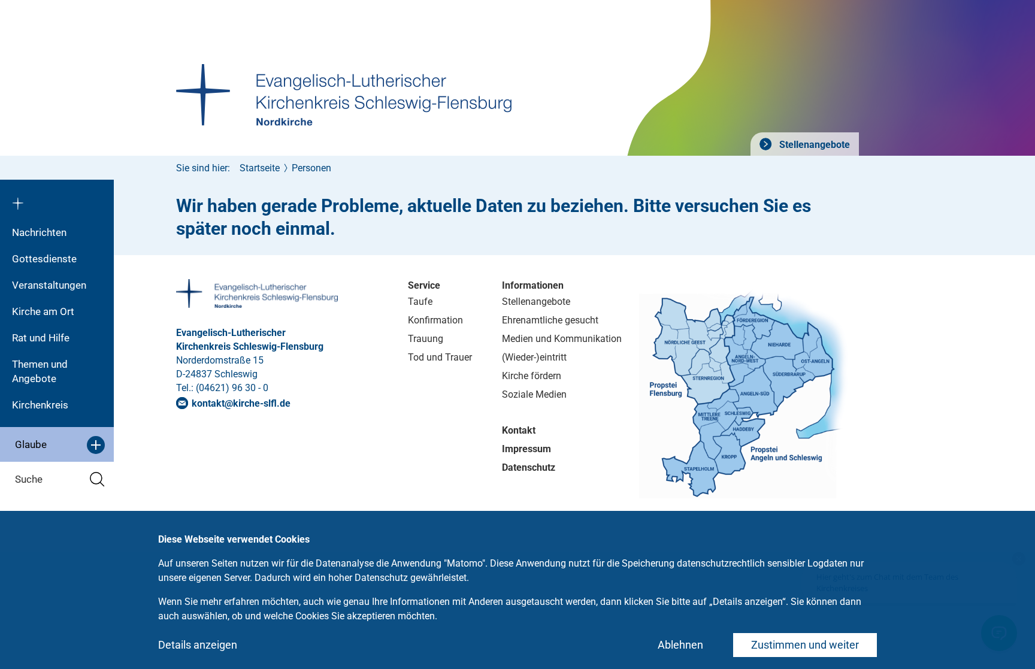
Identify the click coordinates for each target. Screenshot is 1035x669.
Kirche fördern (531, 376)
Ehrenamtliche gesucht (550, 320)
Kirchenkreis (40, 405)
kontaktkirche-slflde (241, 403)
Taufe (420, 301)
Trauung (425, 338)
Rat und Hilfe (40, 338)
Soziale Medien (534, 394)
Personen (311, 168)
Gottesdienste (44, 259)
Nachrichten (39, 232)
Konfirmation (435, 320)
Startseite (260, 168)
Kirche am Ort (43, 311)
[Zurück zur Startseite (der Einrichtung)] (57, 199)
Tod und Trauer (440, 357)
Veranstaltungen (49, 285)
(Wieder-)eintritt (534, 357)
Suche (29, 479)
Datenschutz (528, 467)
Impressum (526, 449)
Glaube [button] (31, 444)
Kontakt (518, 430)
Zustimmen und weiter (805, 644)
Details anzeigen (197, 644)
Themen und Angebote (40, 371)
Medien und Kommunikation (562, 338)
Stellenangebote (813, 144)
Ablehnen (680, 644)
